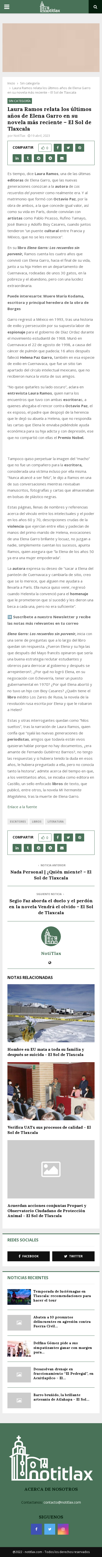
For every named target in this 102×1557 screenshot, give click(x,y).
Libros (36, 821)
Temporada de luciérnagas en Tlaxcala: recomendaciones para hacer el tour (62, 1296)
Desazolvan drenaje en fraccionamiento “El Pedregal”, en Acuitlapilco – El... (63, 1373)
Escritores (18, 821)
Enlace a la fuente (22, 806)
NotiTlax (19, 136)
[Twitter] (49, 1529)
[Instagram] (63, 1529)
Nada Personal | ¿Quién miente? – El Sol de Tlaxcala (51, 875)
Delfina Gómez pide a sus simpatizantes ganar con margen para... (62, 1347)
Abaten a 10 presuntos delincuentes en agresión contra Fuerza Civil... (62, 1321)
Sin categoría (20, 101)
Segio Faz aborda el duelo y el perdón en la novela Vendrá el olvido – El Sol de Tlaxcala (51, 906)
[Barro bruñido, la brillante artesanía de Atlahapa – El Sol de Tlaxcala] (19, 1400)
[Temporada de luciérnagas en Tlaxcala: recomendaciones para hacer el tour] (19, 1297)
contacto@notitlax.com (62, 1502)
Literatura (56, 821)
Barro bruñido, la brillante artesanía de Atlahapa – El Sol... (61, 1397)
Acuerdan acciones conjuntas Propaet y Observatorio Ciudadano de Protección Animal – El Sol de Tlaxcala (46, 1210)
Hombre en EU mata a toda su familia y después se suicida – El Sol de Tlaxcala (45, 1052)
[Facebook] (36, 1529)
